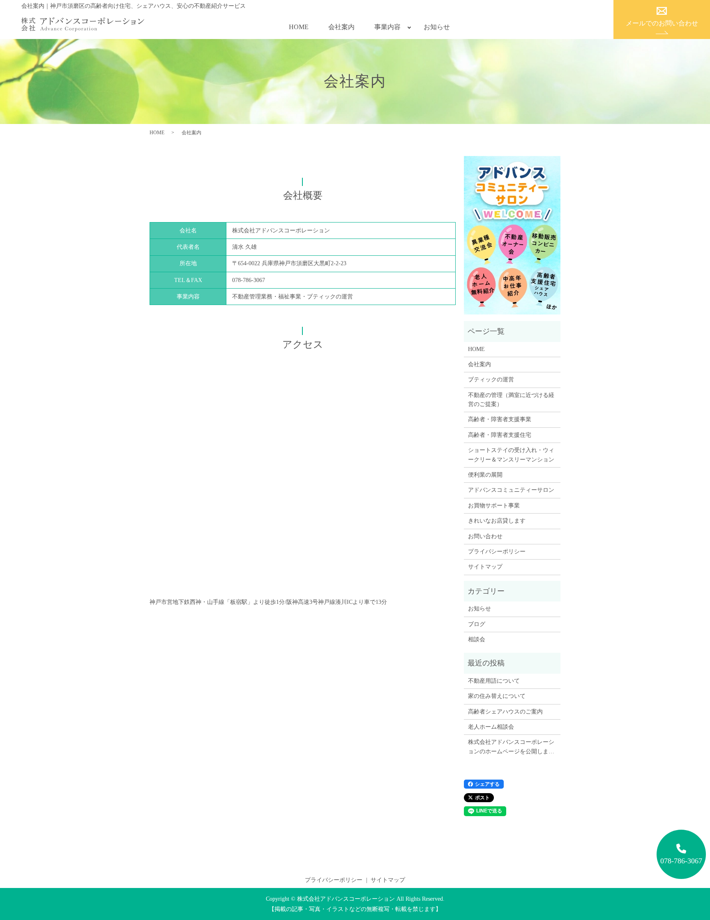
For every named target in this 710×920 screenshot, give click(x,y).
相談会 (476, 639)
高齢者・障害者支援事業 (499, 419)
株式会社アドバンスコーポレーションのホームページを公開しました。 (511, 747)
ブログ (476, 624)
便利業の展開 (485, 475)
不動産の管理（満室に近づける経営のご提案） (511, 399)
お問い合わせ (485, 536)
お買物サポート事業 (494, 505)
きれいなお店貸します (497, 521)
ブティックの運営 (491, 379)
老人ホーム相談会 (491, 727)
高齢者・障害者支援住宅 (499, 435)
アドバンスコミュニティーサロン (511, 490)
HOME (299, 26)
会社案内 (341, 26)
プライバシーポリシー (497, 551)
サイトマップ (485, 567)
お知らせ (437, 26)
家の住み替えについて (497, 696)
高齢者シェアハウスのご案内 (505, 712)
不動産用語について (494, 681)
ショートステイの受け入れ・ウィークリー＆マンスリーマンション (511, 454)
